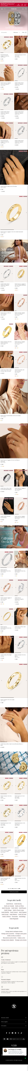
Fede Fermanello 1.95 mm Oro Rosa (19, 370)
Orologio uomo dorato (21, 940)
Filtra (23, 32)
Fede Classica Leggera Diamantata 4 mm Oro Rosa (20, 517)
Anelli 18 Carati (22, 914)
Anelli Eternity (18, 903)
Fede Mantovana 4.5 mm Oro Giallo (20, 55)
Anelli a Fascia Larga (18, 910)
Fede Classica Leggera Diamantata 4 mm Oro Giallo (20, 851)
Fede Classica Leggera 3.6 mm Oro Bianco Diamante (10, 461)
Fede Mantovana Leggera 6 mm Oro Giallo (5, 141)
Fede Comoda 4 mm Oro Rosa (20, 879)
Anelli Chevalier (6, 908)
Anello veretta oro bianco (14, 935)
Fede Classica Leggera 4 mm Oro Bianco (20, 489)
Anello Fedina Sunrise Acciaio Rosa (5, 517)
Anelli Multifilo (5, 912)
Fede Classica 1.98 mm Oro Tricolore (9, 186)
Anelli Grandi (5, 914)
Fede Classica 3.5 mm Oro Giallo (20, 796)
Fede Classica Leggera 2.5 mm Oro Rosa (20, 342)
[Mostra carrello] (26, 9)
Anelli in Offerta (6, 916)
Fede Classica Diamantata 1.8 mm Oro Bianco (20, 570)
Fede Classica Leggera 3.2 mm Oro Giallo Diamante (6, 851)
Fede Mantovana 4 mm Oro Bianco (20, 824)
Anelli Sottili (14, 908)
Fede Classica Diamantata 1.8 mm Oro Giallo (11, 415)
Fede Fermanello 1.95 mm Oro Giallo (5, 879)
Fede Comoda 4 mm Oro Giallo (6, 796)
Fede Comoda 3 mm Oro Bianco (20, 655)
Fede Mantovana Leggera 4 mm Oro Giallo (5, 55)
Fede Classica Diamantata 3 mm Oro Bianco (6, 570)
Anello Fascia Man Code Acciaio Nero (20, 627)
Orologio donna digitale (7, 940)
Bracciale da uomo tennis (9, 937)
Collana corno (21, 937)
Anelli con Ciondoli (9, 906)
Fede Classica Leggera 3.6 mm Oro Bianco (6, 83)
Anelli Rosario (22, 908)
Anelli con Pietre (19, 906)
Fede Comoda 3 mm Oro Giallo (7, 699)
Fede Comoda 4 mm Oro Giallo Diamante (6, 342)
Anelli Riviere (9, 903)
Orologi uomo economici (7, 933)
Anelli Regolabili (14, 918)
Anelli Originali (23, 912)
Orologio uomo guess (21, 933)
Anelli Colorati (14, 912)
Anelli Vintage (8, 910)
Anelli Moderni (13, 914)
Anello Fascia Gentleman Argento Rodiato (19, 598)
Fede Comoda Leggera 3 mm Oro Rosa (6, 598)
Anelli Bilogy (22, 916)
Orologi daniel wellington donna (14, 931)
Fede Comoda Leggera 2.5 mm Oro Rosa (20, 313)
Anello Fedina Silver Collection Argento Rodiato (19, 83)
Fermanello (15, 916)
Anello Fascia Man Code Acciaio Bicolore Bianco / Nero (6, 489)
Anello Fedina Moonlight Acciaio (6, 655)
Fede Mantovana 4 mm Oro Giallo (6, 824)
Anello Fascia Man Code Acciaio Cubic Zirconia (6, 370)
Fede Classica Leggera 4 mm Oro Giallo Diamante (12, 231)
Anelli (9, 12)
